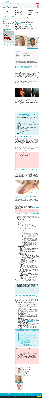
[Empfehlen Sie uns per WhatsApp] (4, 45)
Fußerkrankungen (14, 3)
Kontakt (25, 393)
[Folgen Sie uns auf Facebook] (10, 44)
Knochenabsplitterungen (33, 320)
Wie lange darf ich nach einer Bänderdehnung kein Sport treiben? (26, 60)
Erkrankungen (9, 3)
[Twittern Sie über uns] (7, 45)
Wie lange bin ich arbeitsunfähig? (21, 56)
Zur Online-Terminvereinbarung (21, 132)
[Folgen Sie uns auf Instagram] (7, 44)
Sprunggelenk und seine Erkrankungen (21, 3)
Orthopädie (27, 18)
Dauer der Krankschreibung (20, 57)
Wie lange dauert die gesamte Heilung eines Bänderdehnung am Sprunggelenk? (25, 54)
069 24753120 (21, 133)
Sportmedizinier (36, 207)
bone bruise (27, 320)
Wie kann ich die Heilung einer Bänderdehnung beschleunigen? (25, 61)
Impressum (28, 393)
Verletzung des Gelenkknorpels (28, 321)
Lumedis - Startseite (5, 3)
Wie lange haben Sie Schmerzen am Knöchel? (23, 55)
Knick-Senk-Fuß (27, 327)
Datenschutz (32, 393)
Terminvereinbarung (18, 23)
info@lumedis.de (22, 359)
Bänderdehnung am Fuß (29, 3)
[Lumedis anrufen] (4, 44)
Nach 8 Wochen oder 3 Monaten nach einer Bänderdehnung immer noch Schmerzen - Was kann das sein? (27, 63)
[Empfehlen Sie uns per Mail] (13, 44)
